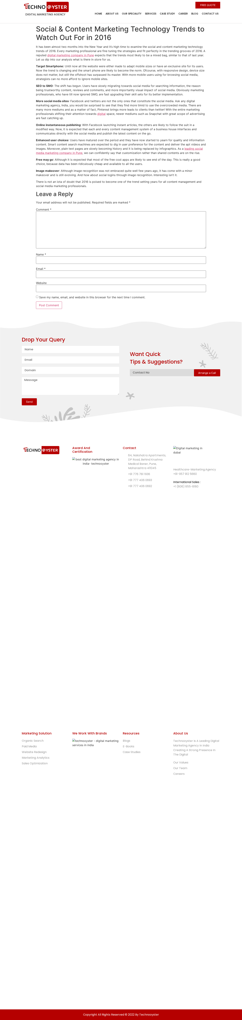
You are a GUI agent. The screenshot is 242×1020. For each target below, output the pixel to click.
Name (41, 254)
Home (98, 13)
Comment (43, 209)
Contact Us (210, 13)
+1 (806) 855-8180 (185, 486)
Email (41, 268)
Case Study (167, 13)
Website (41, 282)
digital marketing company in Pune (70, 55)
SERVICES (150, 13)
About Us (112, 13)
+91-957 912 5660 (185, 474)
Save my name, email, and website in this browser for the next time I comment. (92, 297)
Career (183, 13)
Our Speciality (131, 13)
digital (101, 114)
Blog (194, 13)
